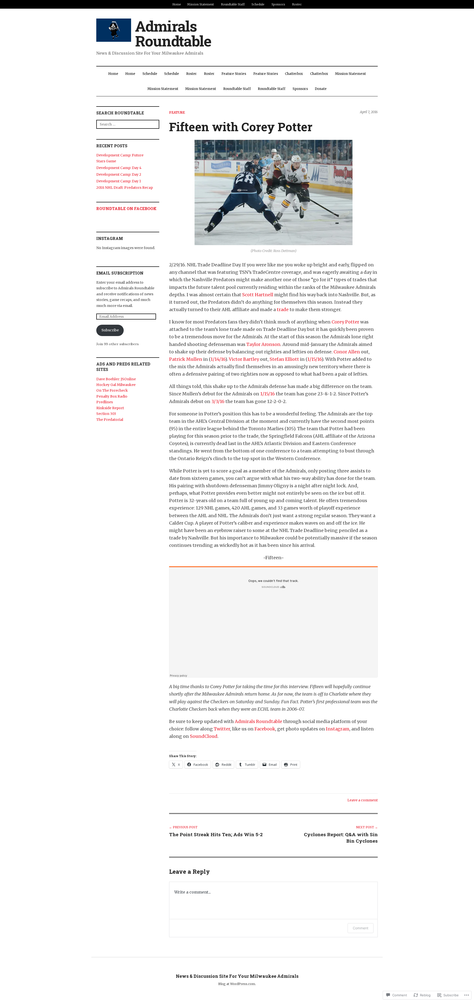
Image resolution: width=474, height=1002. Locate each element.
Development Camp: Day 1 (118, 181)
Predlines (104, 402)
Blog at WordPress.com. (237, 984)
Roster (297, 4)
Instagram (337, 729)
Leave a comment (362, 800)
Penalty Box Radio (111, 396)
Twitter (222, 729)
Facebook (265, 729)
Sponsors (278, 4)
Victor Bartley (244, 359)
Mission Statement (200, 4)
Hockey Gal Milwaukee (116, 385)
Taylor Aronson (263, 344)
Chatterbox (294, 74)
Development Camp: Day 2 (118, 174)
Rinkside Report (110, 408)
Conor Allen (347, 352)
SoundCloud (203, 736)
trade (283, 309)
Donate (321, 89)
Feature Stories (233, 74)
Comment (360, 928)
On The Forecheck (112, 390)
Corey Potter (345, 322)
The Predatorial (109, 419)
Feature (177, 112)
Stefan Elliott (284, 359)
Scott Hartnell (257, 295)
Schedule (258, 4)
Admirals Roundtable (173, 33)
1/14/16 (218, 359)
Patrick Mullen (185, 359)
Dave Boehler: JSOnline (116, 379)
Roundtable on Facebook (126, 208)
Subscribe (110, 330)
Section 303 (106, 413)
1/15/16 (314, 359)
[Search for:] (127, 124)
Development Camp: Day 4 (118, 168)
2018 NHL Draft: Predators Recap (124, 187)
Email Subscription (119, 273)
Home (176, 4)
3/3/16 (217, 401)
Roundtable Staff (233, 4)
